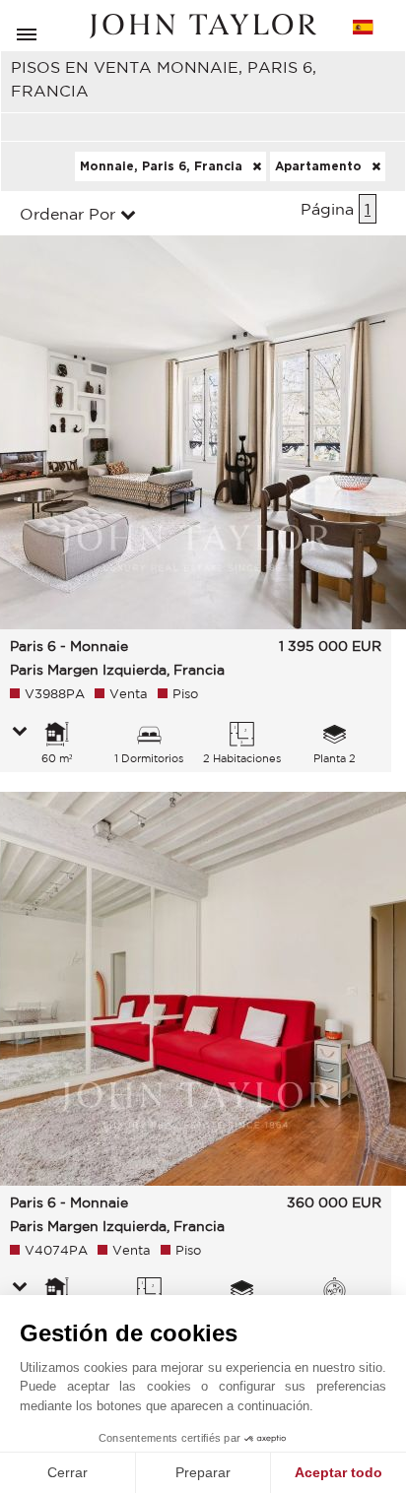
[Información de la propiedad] (19, 732)
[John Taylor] (203, 26)
